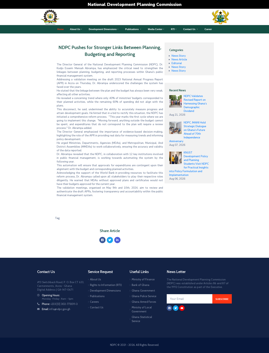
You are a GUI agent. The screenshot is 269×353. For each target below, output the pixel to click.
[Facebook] (102, 240)
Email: (56, 309)
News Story (179, 56)
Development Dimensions (103, 29)
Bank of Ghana (140, 285)
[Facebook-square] (169, 308)
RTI (173, 29)
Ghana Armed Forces (144, 301)
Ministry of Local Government (142, 309)
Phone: (60, 304)
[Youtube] (182, 308)
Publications (132, 29)
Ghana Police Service (144, 296)
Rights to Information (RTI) (106, 285)
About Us (75, 29)
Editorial (177, 63)
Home (60, 29)
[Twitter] (110, 240)
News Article (179, 59)
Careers (94, 301)
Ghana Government (143, 290)
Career (208, 29)
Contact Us (189, 29)
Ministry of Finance (143, 279)
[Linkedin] (117, 240)
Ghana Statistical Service (142, 319)
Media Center (155, 29)
